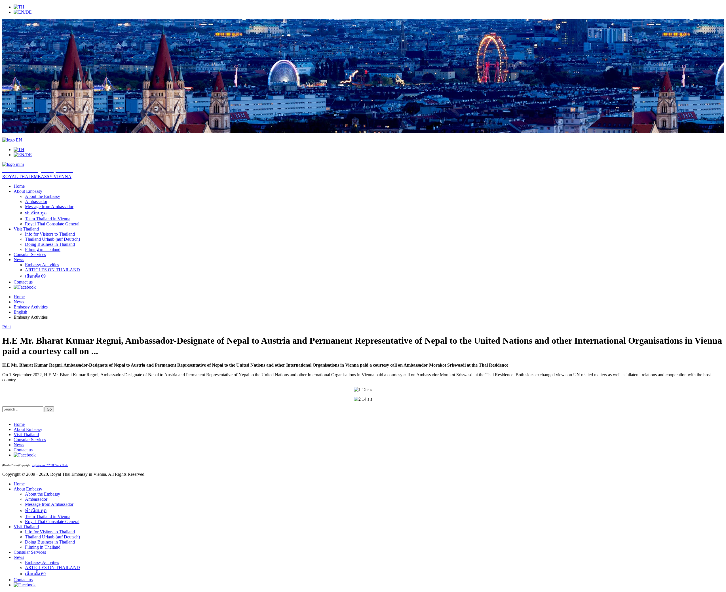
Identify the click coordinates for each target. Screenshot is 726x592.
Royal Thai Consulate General (52, 223)
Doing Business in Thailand (50, 244)
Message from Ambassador (49, 206)
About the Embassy (42, 196)
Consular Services (30, 254)
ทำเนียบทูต (36, 212)
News (19, 259)
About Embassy (28, 191)
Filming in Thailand (42, 249)
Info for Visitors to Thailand (50, 234)
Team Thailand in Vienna (47, 218)
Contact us (23, 282)
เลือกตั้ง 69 (35, 276)
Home (19, 186)
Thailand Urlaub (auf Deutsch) (52, 239)
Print (6, 326)
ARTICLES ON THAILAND (52, 269)
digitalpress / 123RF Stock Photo (50, 465)
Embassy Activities (42, 264)
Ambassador (36, 201)
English (20, 312)
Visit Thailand (26, 229)
